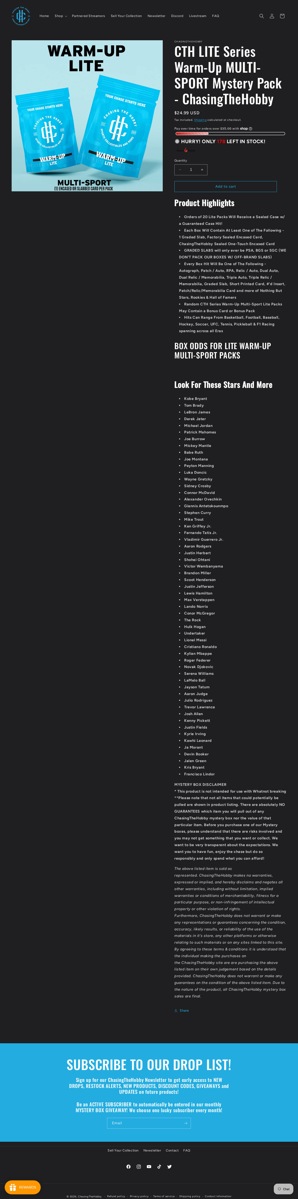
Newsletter (152, 1150)
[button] (60, 16)
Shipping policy (189, 1196)
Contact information (218, 1196)
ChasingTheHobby (90, 1196)
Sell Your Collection (123, 1150)
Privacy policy (139, 1196)
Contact (172, 1150)
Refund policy (116, 1196)
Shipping (200, 120)
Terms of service (164, 1196)
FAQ (186, 1150)
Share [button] (184, 1011)
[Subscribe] (185, 1123)
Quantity (180, 160)
